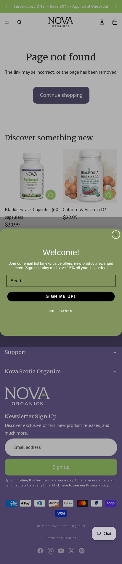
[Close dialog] (116, 234)
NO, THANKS (61, 311)
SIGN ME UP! (61, 296)
